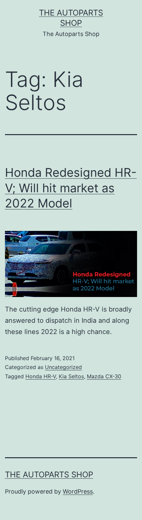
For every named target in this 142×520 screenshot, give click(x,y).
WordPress (78, 491)
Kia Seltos (71, 376)
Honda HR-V (40, 376)
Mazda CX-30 (104, 376)
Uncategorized (63, 367)
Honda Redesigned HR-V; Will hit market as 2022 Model (71, 188)
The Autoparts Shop (49, 474)
